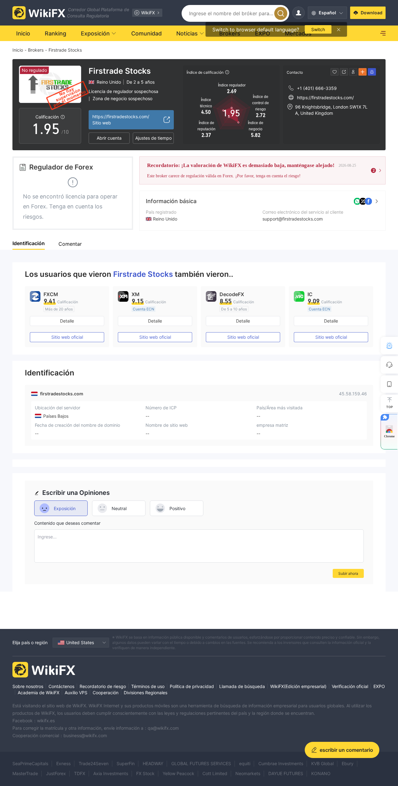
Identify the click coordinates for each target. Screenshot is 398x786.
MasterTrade (25, 773)
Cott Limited (214, 773)
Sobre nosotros (27, 686)
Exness (63, 763)
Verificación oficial (350, 686)
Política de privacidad (192, 686)
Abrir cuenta (109, 138)
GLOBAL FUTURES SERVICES (201, 763)
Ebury (348, 763)
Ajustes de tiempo (153, 138)
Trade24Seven (94, 763)
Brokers (36, 50)
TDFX (79, 773)
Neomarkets (247, 773)
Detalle (67, 320)
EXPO (379, 686)
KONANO (321, 773)
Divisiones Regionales (145, 692)
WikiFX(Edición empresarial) (298, 686)
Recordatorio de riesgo (103, 686)
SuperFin (126, 763)
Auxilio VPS (76, 692)
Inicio (17, 50)
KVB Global (322, 763)
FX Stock (145, 773)
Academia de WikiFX (38, 692)
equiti (244, 763)
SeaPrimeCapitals (30, 763)
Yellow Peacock (178, 773)
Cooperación (105, 692)
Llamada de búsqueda (242, 686)
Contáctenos (61, 686)
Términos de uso (147, 686)
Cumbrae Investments (280, 763)
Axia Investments (110, 773)
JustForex (56, 773)
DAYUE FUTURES (285, 773)
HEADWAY (153, 763)
